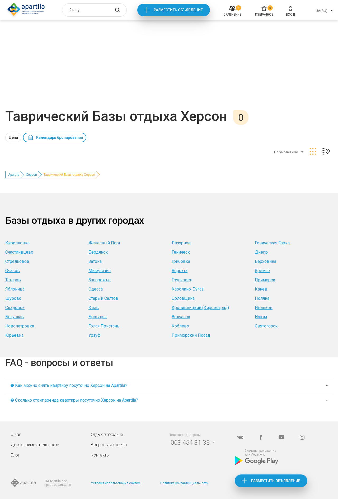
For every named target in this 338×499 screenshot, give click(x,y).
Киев (93, 307)
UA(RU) (321, 11)
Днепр (261, 252)
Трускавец (182, 279)
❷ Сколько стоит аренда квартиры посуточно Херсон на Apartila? (74, 400)
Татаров (13, 279)
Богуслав (14, 316)
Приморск (265, 279)
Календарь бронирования (59, 137)
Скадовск (15, 307)
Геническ (181, 252)
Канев (261, 289)
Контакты (100, 455)
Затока (95, 261)
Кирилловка (17, 242)
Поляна (262, 298)
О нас (16, 434)
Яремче (262, 270)
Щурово (13, 298)
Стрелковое (17, 261)
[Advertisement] (169, 69)
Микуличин (99, 270)
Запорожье (99, 279)
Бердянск (98, 252)
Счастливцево (19, 252)
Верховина (265, 261)
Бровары (97, 316)
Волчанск (181, 316)
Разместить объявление (178, 10)
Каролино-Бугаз (188, 289)
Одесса (95, 289)
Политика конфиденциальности (184, 483)
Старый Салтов (103, 298)
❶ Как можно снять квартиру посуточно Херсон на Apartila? (68, 385)
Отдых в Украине (107, 434)
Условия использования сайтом (115, 483)
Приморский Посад (191, 335)
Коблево (180, 326)
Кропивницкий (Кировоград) (200, 307)
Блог (15, 455)
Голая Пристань (103, 326)
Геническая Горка (272, 242)
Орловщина (183, 298)
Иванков (264, 307)
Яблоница (15, 289)
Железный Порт (104, 242)
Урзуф (94, 335)
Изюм (261, 316)
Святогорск (266, 326)
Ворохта (179, 270)
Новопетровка (19, 326)
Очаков (12, 270)
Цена (13, 137)
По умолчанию (286, 152)
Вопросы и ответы (109, 444)
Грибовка (181, 261)
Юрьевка (14, 335)
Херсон (31, 175)
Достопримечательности (35, 444)
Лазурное (181, 242)
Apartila (13, 175)
